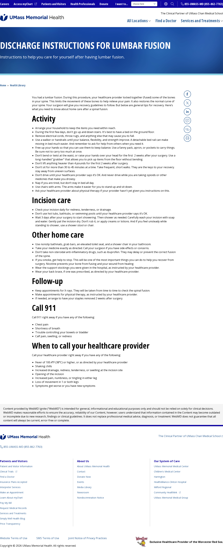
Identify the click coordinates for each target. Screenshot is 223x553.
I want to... (121, 4)
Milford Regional (162, 487)
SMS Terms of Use (47, 538)
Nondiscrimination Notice (90, 497)
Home (3, 85)
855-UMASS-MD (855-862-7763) (203, 4)
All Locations (137, 20)
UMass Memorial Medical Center (171, 466)
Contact (81, 471)
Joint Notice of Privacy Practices (87, 538)
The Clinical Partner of (190, 436)
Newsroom (83, 492)
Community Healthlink (165, 492)
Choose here (138, 3)
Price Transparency (10, 523)
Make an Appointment (12, 492)
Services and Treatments (200, 20)
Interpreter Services (10, 487)
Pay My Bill (6, 502)
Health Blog (12, 518)
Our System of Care (167, 461)
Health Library (17, 85)
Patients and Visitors (53, 4)
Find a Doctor (165, 20)
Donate (104, 4)
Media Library (84, 487)
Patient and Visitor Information (16, 466)
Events (80, 482)
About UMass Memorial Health (93, 466)
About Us (83, 461)
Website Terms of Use (13, 538)
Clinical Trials (8, 471)
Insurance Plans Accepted (13, 482)
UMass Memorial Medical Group (171, 497)
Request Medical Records (13, 508)
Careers (4, 4)
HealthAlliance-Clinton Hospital (170, 482)
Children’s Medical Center (167, 471)
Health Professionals (83, 4)
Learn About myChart (11, 497)
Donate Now (84, 476)
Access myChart (25, 4)
